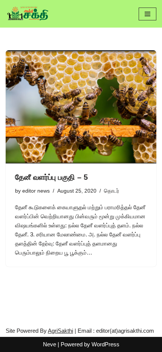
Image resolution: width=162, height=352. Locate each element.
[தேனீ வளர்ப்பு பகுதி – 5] (81, 107)
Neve (49, 344)
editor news (36, 191)
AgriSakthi (60, 330)
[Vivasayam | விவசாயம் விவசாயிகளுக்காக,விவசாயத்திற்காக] (28, 13)
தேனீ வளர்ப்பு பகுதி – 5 (51, 177)
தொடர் (111, 191)
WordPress (105, 344)
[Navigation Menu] (147, 14)
